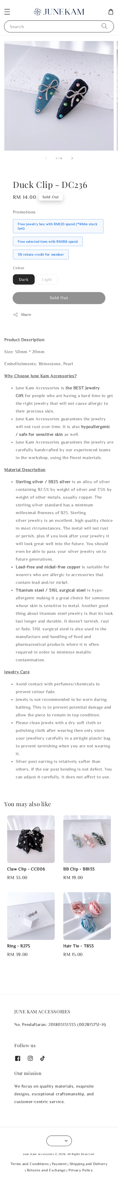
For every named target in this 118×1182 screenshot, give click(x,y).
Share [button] (26, 314)
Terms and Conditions (30, 1164)
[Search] (104, 26)
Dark (24, 279)
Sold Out (59, 298)
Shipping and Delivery (89, 1164)
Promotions (24, 212)
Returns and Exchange (46, 1170)
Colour (18, 268)
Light (47, 279)
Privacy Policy (80, 1170)
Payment (59, 1164)
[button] (7, 11)
